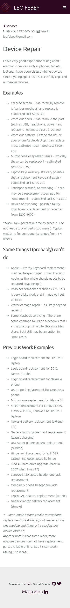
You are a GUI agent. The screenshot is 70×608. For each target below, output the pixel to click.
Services (11, 26)
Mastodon (32, 591)
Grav (27, 584)
